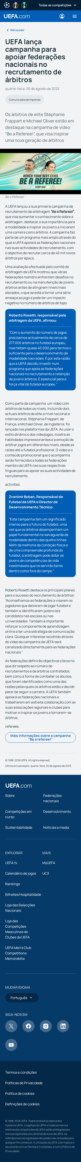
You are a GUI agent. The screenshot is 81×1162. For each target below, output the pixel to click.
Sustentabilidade (18, 827)
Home (16, 16)
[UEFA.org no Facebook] (28, 1031)
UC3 (45, 873)
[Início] (18, 785)
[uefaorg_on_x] (11, 1031)
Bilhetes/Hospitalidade (23, 894)
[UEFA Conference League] (24, 4)
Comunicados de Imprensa (24, 100)
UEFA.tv (11, 862)
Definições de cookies (22, 1104)
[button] (73, 16)
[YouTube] (11, 1049)
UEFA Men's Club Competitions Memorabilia (18, 953)
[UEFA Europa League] (15, 4)
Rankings (12, 884)
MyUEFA (48, 862)
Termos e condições (21, 1072)
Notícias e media (56, 827)
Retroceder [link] (17, 30)
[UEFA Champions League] (6, 4)
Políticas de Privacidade (24, 1083)
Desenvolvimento (57, 811)
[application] (40, 171)
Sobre (9, 795)
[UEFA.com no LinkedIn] (63, 1031)
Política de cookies (19, 1093)
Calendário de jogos (20, 873)
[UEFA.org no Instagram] (46, 1031)
